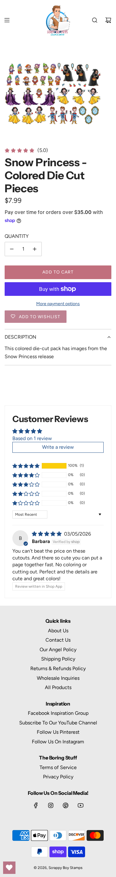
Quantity (17, 236)
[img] (47, 534)
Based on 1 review (32, 438)
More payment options (58, 303)
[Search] (94, 20)
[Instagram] (51, 805)
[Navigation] (7, 20)
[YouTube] (80, 805)
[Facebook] (36, 805)
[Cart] (108, 20)
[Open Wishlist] (9, 867)
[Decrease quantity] (12, 249)
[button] (26, 466)
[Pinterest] (65, 805)
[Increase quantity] (34, 249)
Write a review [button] (58, 447)
